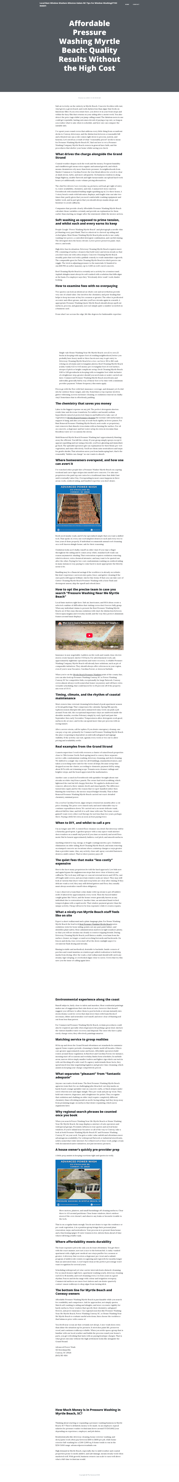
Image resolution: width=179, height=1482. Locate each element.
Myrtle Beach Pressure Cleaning (81, 418)
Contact (136, 4)
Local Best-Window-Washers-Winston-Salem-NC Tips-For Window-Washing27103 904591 (78, 4)
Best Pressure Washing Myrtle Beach (96, 924)
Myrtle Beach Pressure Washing (87, 674)
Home (127, 4)
